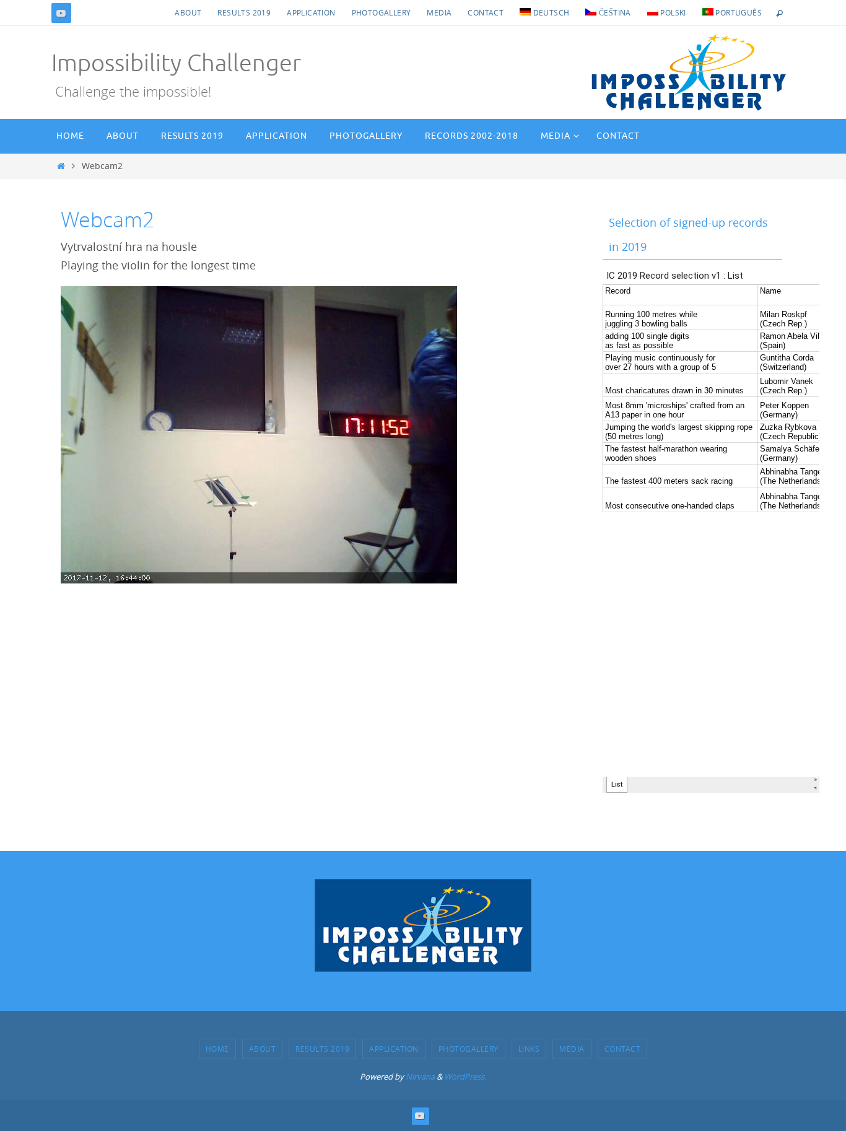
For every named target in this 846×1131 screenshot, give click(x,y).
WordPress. (465, 1076)
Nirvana (420, 1076)
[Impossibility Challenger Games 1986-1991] (61, 13)
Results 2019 (244, 12)
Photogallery (381, 12)
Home (217, 1049)
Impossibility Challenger (176, 63)
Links (529, 1049)
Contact (486, 12)
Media (439, 12)
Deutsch (550, 12)
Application (311, 12)
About (188, 12)
